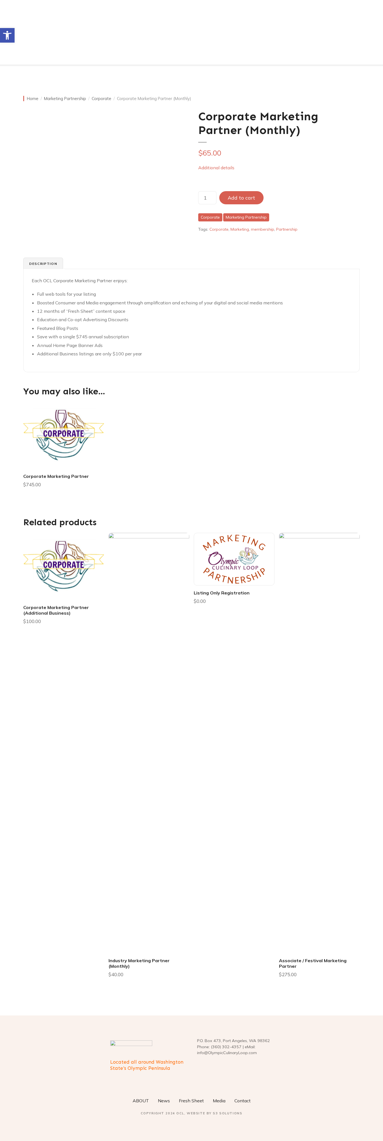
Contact (242, 1100)
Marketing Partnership (65, 98)
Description (43, 263)
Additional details (216, 167)
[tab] (43, 263)
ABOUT (141, 1100)
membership (262, 229)
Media (219, 1100)
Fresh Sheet (191, 1100)
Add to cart (241, 198)
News (164, 1100)
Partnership (286, 229)
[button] (7, 35)
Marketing (239, 229)
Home (32, 98)
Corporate (101, 98)
